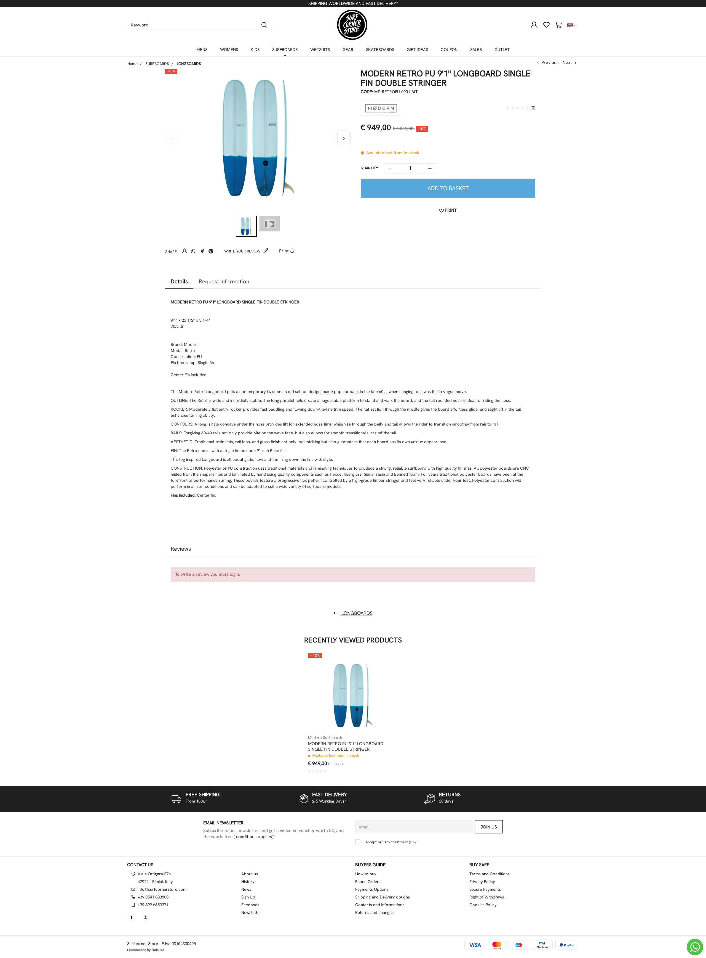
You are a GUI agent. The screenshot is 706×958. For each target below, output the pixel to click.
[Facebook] (202, 251)
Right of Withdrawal (487, 897)
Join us (488, 827)
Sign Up (248, 897)
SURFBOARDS (285, 49)
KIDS (255, 49)
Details (179, 281)
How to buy (365, 874)
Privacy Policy (482, 881)
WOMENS (229, 49)
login (234, 574)
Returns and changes (374, 912)
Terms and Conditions (489, 874)
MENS (201, 49)
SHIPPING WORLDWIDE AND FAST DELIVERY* (353, 3)
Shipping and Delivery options (382, 897)
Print (284, 251)
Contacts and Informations (379, 905)
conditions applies (253, 836)
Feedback (250, 905)
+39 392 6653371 (153, 905)
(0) (532, 108)
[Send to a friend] (184, 251)
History (248, 881)
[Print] (383, 680)
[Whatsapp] (193, 251)
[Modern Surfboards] (381, 108)
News (246, 889)
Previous (550, 62)
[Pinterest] (211, 251)
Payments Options (371, 889)
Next (567, 62)
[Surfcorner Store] (352, 25)
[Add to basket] (383, 666)
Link (413, 841)
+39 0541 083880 (153, 897)
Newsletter (251, 912)
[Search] (264, 24)
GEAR (348, 49)
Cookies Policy (483, 905)
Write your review (242, 251)
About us (249, 874)
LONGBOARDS (356, 613)
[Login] (534, 24)
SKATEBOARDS (380, 49)
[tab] (179, 282)
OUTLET (502, 49)
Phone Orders (368, 881)
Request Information (224, 281)
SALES (476, 49)
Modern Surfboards (325, 737)
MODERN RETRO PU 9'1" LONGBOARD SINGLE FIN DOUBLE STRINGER (345, 746)
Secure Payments (485, 889)
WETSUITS (320, 49)
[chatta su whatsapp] (695, 947)
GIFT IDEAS (417, 49)
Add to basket (448, 188)
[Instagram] (146, 917)
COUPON (449, 49)
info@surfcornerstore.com (162, 889)
